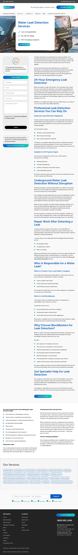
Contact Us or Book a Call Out (56, 13)
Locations (28, 13)
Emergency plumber (33, 474)
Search (56, 496)
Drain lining (67, 470)
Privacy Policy (11, 118)
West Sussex (26, 501)
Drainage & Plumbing (8, 525)
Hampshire (42, 501)
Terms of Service (7, 551)
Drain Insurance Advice (55, 470)
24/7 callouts (40, 7)
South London (58, 501)
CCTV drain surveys (30, 470)
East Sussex (17, 501)
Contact (5, 532)
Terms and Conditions (20, 116)
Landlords (5, 538)
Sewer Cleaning (55, 478)
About (4, 527)
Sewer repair (65, 478)
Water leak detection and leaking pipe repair (15, 482)
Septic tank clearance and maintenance (14, 478)
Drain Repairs (45, 474)
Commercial (18, 470)
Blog (44, 13)
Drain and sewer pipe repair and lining (61, 482)
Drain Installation (42, 470)
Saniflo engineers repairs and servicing (37, 478)
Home (5, 517)
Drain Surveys (6, 522)
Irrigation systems (56, 474)
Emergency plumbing (9, 13)
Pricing (5, 540)
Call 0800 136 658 (65, 7)
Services (19, 13)
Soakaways (46, 482)
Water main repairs (35, 482)
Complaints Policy (8, 543)
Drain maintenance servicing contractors (14, 474)
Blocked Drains (8, 470)
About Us (38, 13)
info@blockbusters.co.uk (68, 1)
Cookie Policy (25, 551)
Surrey (35, 501)
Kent (49, 501)
